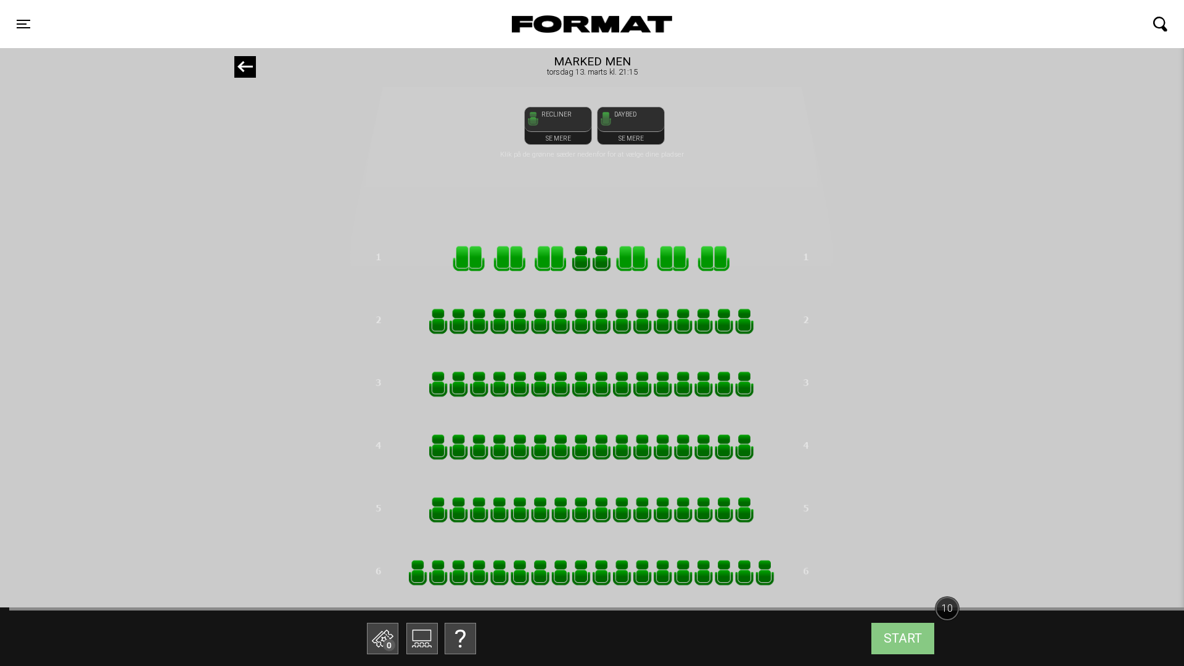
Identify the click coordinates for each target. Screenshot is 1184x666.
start (903, 638)
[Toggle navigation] (1160, 24)
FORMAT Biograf (563, 24)
